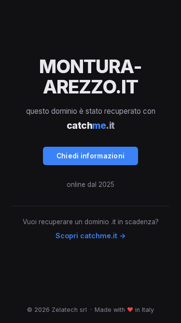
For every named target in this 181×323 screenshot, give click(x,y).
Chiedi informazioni (90, 156)
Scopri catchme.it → (91, 235)
